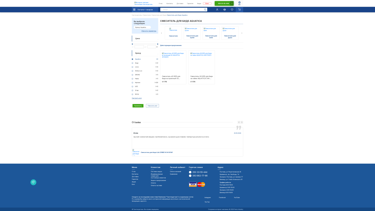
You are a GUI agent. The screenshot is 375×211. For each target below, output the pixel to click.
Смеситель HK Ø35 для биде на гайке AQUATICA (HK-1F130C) (201, 77)
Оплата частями (156, 185)
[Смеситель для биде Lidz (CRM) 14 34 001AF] (136, 152)
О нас (134, 171)
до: (146, 47)
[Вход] (217, 9)
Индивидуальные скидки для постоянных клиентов (158, 176)
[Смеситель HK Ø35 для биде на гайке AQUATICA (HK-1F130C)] (201, 62)
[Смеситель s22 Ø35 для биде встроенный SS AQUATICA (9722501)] (173, 62)
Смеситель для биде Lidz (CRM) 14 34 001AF (157, 152)
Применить (138, 106)
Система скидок (156, 171)
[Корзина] (239, 9)
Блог (133, 184)
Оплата (153, 183)
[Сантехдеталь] (145, 3)
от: (133, 47)
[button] (33, 182)
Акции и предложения (158, 180)
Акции (134, 182)
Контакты (135, 174)
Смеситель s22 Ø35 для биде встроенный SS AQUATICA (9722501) (171, 77)
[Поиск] (205, 10)
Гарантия (135, 179)
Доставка (135, 176)
